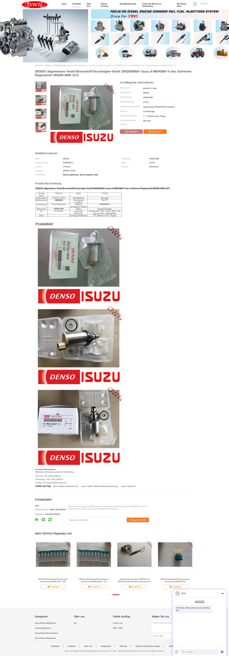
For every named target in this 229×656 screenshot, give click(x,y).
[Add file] (176, 652)
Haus (64, 4)
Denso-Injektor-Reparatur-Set (65, 486)
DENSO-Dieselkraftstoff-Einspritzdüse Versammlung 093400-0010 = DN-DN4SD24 (134, 580)
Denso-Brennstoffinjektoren (45, 623)
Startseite (55, 646)
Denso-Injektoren (128, 486)
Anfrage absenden (138, 520)
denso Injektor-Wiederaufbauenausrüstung (100, 486)
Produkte (76, 4)
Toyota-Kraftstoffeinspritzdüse (46, 633)
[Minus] (222, 593)
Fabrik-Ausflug (104, 5)
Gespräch (133, 131)
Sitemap (123, 646)
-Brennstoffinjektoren (43, 628)
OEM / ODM (117, 628)
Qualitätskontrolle (128, 4)
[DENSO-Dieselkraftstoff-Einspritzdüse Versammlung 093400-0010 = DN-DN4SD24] (134, 558)
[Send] (222, 652)
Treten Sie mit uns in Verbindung (151, 5)
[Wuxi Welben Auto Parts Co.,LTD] (35, 4)
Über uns (89, 5)
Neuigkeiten (106, 646)
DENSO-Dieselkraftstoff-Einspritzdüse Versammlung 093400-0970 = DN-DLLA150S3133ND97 (93, 580)
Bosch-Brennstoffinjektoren (45, 638)
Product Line (118, 623)
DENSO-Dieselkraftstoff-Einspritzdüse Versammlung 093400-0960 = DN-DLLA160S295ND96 (175, 580)
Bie (75, 623)
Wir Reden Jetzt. (181, 5)
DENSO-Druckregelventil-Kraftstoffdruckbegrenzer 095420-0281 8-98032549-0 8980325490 (53, 580)
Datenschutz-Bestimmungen (147, 646)
